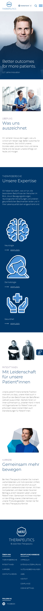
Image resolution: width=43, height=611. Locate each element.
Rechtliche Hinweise (30, 554)
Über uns (6, 554)
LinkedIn (4, 604)
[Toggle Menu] (41, 5)
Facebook (11, 604)
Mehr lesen (15, 250)
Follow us (7, 598)
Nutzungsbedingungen (30, 569)
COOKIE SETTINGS (27, 588)
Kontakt (24, 579)
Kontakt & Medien (9, 574)
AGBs (23, 574)
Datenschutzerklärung (31, 564)
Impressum (25, 560)
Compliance (25, 583)
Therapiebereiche (9, 560)
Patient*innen (8, 564)
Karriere (6, 569)
